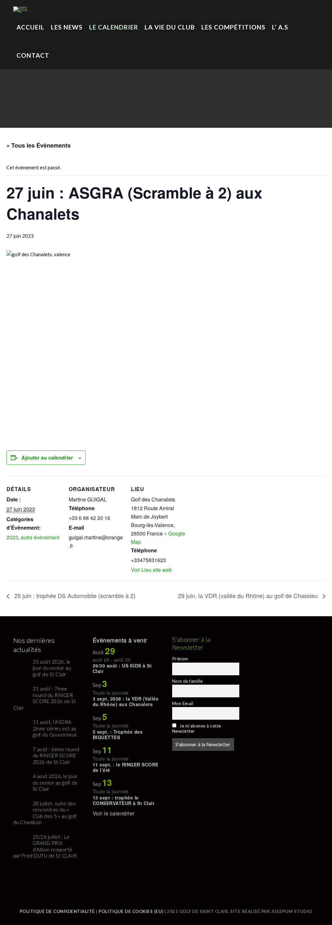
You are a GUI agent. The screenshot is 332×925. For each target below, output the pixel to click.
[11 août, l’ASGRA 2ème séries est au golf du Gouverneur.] (20, 726)
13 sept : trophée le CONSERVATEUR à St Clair (124, 800)
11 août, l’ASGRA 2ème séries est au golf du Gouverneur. (55, 728)
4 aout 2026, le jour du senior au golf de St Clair (55, 782)
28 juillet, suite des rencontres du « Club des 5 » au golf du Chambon (45, 812)
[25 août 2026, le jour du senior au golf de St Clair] (20, 666)
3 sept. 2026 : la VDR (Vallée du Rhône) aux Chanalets (126, 701)
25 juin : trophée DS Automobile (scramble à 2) (74, 595)
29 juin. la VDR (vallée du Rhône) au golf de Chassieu (248, 595)
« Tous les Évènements (38, 145)
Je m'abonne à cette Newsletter (196, 728)
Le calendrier (113, 27)
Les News (67, 27)
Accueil (30, 27)
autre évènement (40, 537)
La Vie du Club (170, 27)
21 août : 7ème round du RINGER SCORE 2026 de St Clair (44, 698)
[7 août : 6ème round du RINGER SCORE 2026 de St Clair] (20, 753)
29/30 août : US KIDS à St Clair (122, 668)
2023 (12, 537)
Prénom (180, 658)
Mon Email (183, 703)
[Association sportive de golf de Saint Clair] (21, 6)
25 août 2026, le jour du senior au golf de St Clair (52, 668)
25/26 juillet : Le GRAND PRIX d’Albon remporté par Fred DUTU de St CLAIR (45, 846)
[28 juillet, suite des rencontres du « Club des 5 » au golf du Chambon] (20, 807)
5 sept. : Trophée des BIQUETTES (118, 734)
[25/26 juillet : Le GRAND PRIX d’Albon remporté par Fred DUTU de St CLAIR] (20, 841)
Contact (33, 55)
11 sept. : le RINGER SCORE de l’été (126, 767)
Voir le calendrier (114, 813)
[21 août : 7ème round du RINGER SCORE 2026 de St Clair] (20, 693)
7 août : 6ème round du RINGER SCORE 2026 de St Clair (56, 755)
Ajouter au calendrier (47, 457)
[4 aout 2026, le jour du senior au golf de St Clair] (20, 780)
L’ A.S (280, 27)
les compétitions (233, 27)
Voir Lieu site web (151, 569)
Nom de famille (187, 681)
